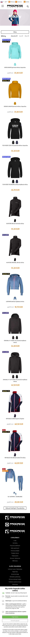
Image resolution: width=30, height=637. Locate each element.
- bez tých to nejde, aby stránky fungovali (16, 593)
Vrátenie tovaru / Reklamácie (15, 569)
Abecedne (13, 36)
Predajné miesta (15, 553)
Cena (20, 36)
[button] (2, 6)
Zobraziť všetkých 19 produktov (15, 508)
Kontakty (15, 543)
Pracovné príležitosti (15, 546)
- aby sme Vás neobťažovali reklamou (16, 601)
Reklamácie (15, 584)
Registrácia (15, 572)
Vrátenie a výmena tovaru (15, 582)
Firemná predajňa (15, 551)
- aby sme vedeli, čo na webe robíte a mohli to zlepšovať (17, 596)
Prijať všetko (15, 617)
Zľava (26, 36)
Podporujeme (15, 556)
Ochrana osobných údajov (15, 579)
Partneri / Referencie (15, 558)
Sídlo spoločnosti (15, 548)
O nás (15, 541)
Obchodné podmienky (15, 577)
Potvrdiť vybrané (15, 621)
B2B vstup (15, 561)
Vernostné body (15, 574)
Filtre (15, 32)
